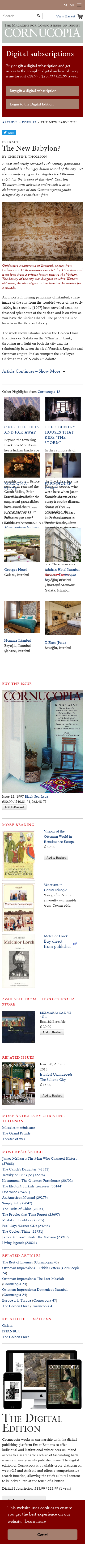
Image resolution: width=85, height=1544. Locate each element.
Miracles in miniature (18, 1128)
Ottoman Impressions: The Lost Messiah (33, 1279)
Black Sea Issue (36, 796)
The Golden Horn (15, 1306)
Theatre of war (13, 1139)
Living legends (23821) (19, 1243)
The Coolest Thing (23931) (22, 1231)
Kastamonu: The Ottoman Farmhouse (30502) (37, 1180)
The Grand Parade (16, 1133)
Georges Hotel (15, 569)
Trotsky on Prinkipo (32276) (23, 1175)
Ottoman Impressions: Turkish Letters (31, 1268)
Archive (10, 122)
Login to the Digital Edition (32, 104)
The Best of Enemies (17, 1262)
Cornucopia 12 (49, 392)
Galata (7, 1325)
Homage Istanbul (17, 640)
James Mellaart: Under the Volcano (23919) (35, 1237)
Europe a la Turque (16, 1300)
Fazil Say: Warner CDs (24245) (26, 1226)
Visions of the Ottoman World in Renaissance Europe (59, 836)
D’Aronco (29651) (16, 1192)
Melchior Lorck (56, 936)
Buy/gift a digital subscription (33, 90)
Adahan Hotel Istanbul (62, 569)
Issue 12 (29, 122)
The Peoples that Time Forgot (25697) (31, 1214)
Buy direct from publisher (57, 944)
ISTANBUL (11, 1331)
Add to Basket (14, 807)
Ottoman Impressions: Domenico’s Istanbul (35, 1289)
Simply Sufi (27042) (17, 1203)
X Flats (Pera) (55, 642)
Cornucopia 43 (46, 1262)
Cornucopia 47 (44, 1300)
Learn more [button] (35, 1521)
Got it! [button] (42, 1534)
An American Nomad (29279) (25, 1197)
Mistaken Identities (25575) (23, 1220)
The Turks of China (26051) (23, 1209)
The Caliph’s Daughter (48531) (25, 1169)
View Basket (65, 16)
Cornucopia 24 (14, 1284)
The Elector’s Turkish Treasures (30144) (32, 1186)
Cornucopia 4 (41, 1306)
